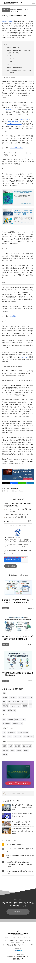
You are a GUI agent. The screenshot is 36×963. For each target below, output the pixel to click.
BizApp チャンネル (24, 940)
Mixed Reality (6, 723)
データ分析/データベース (25, 697)
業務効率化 (5, 10)
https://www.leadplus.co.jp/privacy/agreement (16, 546)
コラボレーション (15, 706)
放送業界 (26, 750)
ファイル (12, 64)
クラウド (5, 697)
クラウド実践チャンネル (11, 940)
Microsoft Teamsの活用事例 (15, 67)
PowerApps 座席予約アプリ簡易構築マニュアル (20, 850)
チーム (12, 55)
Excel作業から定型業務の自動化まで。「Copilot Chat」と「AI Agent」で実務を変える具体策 (20, 864)
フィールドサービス (23, 732)
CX (30, 706)
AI (30, 701)
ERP (4, 719)
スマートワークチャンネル (18, 942)
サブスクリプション (12, 109)
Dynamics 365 (18, 736)
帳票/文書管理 (11, 710)
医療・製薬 (17, 746)
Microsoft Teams (7, 21)
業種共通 (5, 754)
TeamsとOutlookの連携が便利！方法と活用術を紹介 (22, 815)
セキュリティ (13, 697)
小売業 (10, 746)
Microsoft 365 (11, 732)
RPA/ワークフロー (20, 719)
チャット (12, 58)
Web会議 (12, 316)
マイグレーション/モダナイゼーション (17, 701)
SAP (4, 732)
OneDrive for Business (14, 124)
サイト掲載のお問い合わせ (10, 945)
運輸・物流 (5, 750)
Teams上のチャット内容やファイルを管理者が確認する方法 (22, 823)
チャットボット (24, 357)
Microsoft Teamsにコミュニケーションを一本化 (20, 71)
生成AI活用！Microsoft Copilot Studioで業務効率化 (20, 857)
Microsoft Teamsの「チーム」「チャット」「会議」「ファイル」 (19, 51)
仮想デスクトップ (17, 723)
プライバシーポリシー (25, 945)
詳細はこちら (18, 911)
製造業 (4, 746)
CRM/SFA (10, 719)
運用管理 (25, 706)
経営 (4, 710)
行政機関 (19, 750)
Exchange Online (23, 119)
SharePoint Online (13, 121)
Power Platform (28, 736)
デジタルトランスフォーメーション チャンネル (17, 938)
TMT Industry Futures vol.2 (14, 844)
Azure (9, 736)
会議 (11, 61)
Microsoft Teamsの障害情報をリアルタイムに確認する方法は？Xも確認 (22, 831)
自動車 (12, 750)
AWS (4, 736)
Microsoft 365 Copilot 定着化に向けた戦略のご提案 (19, 872)
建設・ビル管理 (27, 746)
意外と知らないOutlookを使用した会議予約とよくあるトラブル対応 (22, 807)
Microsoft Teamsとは (16, 148)
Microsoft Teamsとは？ (13, 47)
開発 (4, 701)
